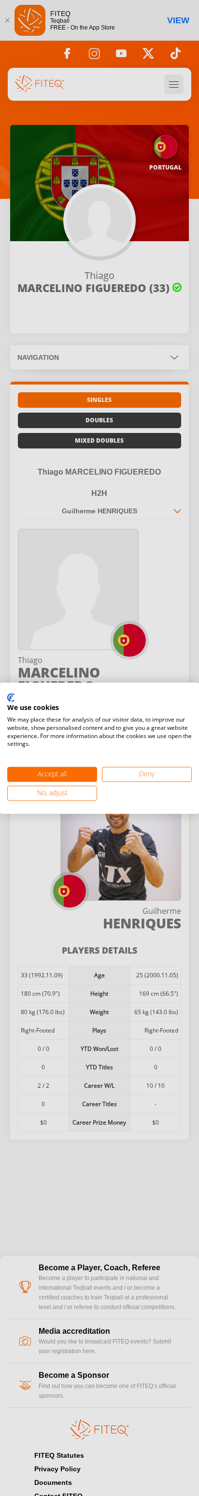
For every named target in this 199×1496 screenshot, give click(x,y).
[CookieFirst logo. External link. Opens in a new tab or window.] (10, 698)
